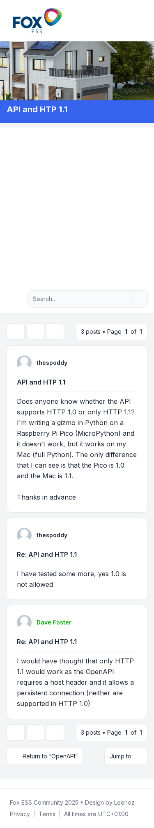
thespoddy (52, 362)
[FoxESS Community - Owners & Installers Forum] (37, 20)
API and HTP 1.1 (41, 382)
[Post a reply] (16, 332)
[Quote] (130, 362)
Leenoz (124, 802)
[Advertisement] (77, 204)
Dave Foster (54, 622)
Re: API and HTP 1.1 (47, 554)
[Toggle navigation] (144, 20)
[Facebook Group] (8, 783)
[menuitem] (134, 20)
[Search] (124, 299)
